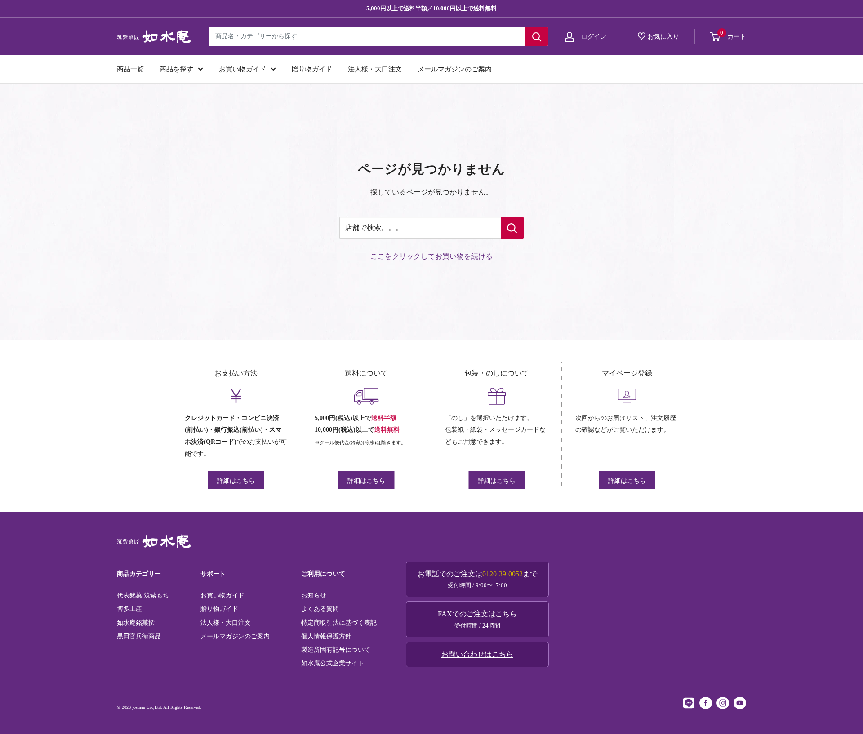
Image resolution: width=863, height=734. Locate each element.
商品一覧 (130, 69)
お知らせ (313, 595)
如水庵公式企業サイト (332, 663)
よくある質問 (320, 608)
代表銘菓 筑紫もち (143, 595)
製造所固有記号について (335, 649)
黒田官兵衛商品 (139, 636)
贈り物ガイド (312, 69)
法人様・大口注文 (375, 69)
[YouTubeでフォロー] (740, 703)
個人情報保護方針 (326, 636)
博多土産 (129, 608)
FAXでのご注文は (477, 619)
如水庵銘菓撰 (136, 622)
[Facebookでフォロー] (705, 703)
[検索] (536, 36)
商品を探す (176, 69)
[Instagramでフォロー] (722, 703)
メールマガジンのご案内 (455, 69)
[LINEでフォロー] (688, 703)
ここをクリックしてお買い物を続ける (431, 256)
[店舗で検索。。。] (512, 228)
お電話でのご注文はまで (477, 579)
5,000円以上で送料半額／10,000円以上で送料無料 (431, 8)
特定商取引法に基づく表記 (339, 622)
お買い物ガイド (242, 69)
